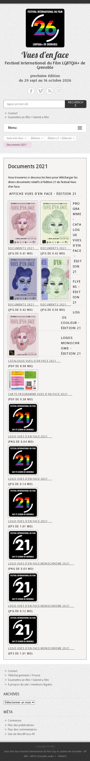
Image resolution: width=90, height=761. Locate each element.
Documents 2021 (23, 248)
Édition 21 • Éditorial (59, 138)
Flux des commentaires (22, 729)
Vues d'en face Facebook (31, 91)
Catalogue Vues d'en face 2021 (34, 360)
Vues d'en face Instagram (58, 91)
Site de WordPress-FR (21, 734)
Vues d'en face (45, 54)
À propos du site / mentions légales (30, 684)
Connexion (14, 720)
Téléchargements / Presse (24, 675)
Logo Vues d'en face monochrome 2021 (41, 563)
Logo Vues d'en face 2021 (30, 436)
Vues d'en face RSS (49, 91)
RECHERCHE (75, 104)
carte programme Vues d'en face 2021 (40, 394)
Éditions (35, 138)
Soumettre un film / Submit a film (28, 117)
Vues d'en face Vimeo (40, 91)
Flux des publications (21, 725)
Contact (12, 113)
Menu (12, 127)
